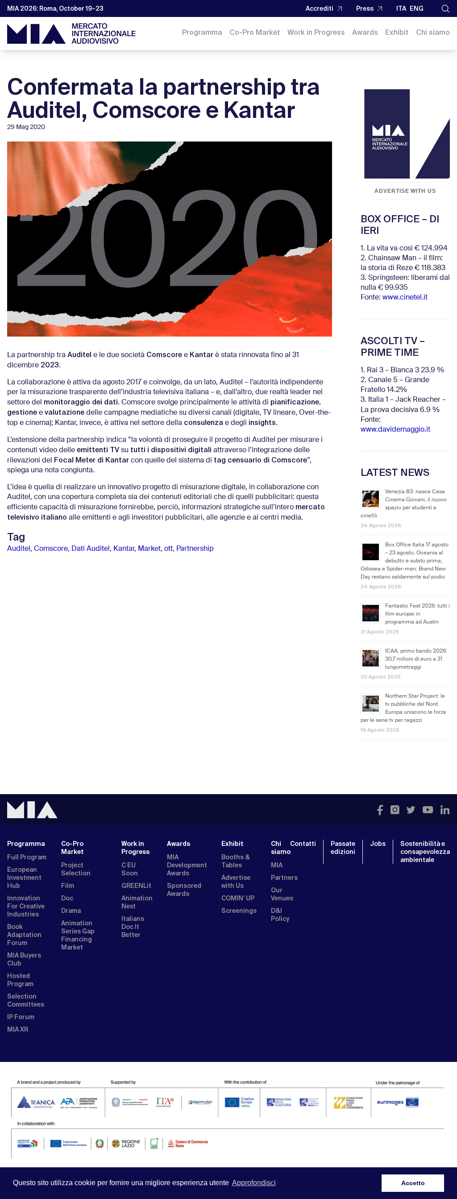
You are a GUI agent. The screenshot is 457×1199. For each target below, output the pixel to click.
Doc (67, 898)
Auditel (18, 549)
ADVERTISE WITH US (405, 191)
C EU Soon (129, 869)
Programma (202, 32)
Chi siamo (433, 32)
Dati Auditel (90, 549)
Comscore (51, 549)
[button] (445, 8)
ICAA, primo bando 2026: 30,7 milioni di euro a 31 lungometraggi (416, 659)
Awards (365, 32)
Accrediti (319, 8)
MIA (277, 865)
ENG (417, 8)
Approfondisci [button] (254, 1183)
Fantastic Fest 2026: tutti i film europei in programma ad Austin (417, 614)
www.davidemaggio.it (395, 429)
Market (149, 549)
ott (168, 549)
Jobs (378, 844)
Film (67, 886)
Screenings (239, 911)
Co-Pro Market (254, 32)
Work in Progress (316, 32)
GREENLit (136, 886)
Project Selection (76, 869)
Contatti (303, 844)
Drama (71, 911)
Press (365, 8)
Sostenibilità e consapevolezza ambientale (425, 852)
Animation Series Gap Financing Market (78, 935)
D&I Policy (280, 915)
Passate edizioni (343, 848)
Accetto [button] (413, 1183)
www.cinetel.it (405, 297)
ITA (401, 8)
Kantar (123, 549)
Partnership (195, 549)
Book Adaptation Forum (24, 935)
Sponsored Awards (184, 890)
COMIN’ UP (237, 898)
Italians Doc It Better (132, 927)
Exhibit (397, 32)
